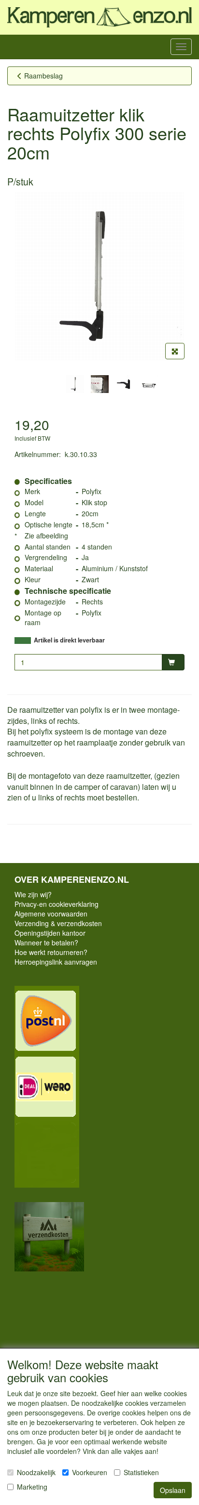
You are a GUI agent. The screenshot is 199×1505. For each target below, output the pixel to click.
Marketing (32, 1487)
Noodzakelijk (36, 1472)
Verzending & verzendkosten (58, 923)
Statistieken (141, 1472)
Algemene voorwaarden (50, 913)
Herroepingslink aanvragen (55, 962)
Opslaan (172, 1490)
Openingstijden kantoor (49, 933)
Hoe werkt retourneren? (50, 952)
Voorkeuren (89, 1472)
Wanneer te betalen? (46, 942)
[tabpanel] (75, 384)
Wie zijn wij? (33, 894)
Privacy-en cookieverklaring (56, 904)
